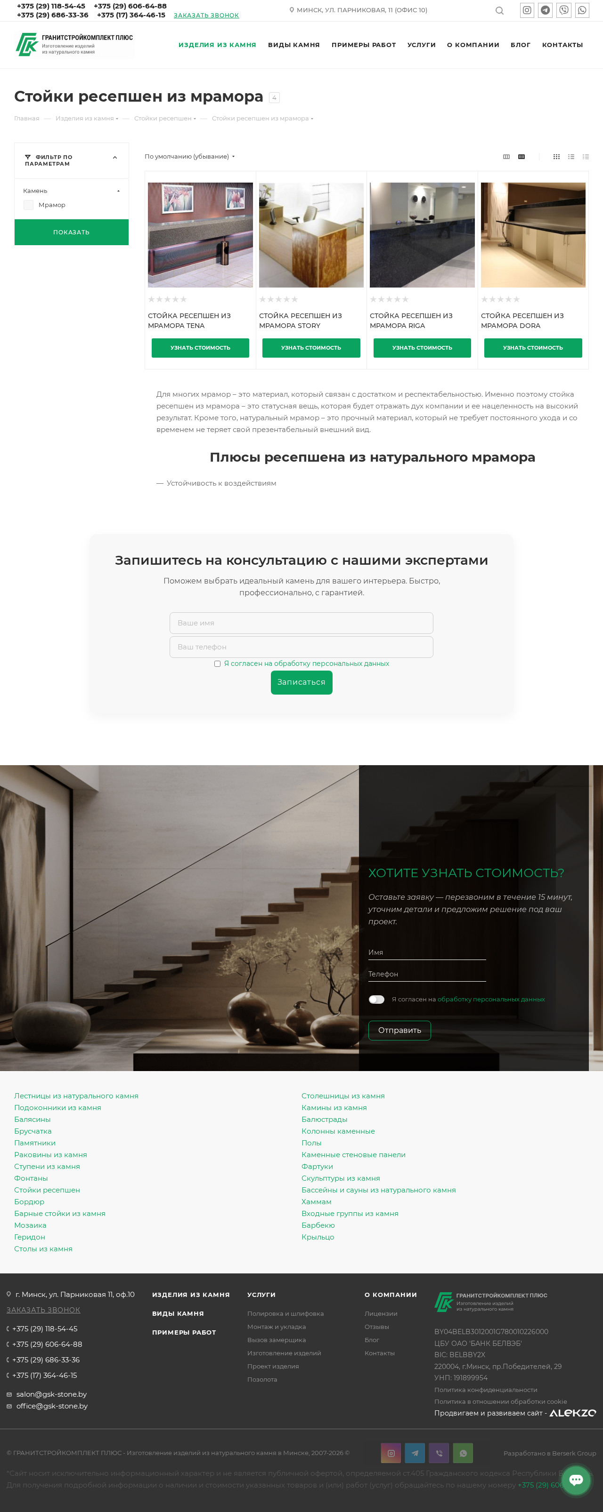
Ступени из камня (47, 1166)
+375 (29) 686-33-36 (53, 14)
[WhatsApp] (582, 11)
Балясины (32, 1119)
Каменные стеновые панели (354, 1154)
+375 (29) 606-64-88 (47, 1344)
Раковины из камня (50, 1154)
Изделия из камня (191, 1294)
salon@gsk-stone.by (51, 1394)
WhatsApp (463, 1453)
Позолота (262, 1379)
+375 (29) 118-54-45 (44, 1328)
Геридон (29, 1236)
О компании (391, 1294)
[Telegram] (545, 11)
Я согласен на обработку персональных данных (306, 663)
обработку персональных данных (491, 999)
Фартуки (317, 1166)
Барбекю (318, 1225)
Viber (439, 1453)
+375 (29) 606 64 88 (552, 1484)
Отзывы (377, 1326)
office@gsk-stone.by (52, 1405)
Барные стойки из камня (60, 1213)
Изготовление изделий (284, 1353)
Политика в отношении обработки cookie (500, 1401)
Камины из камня (334, 1107)
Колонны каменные (338, 1131)
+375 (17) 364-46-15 (131, 14)
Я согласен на (468, 999)
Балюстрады (325, 1119)
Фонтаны (31, 1178)
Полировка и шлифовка (285, 1313)
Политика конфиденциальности (486, 1389)
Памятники (35, 1142)
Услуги (261, 1294)
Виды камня (178, 1313)
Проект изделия (273, 1366)
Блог (372, 1340)
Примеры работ (184, 1332)
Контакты (380, 1353)
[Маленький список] (506, 156)
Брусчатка (33, 1131)
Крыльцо (318, 1236)
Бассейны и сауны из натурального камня (379, 1189)
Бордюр (29, 1201)
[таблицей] (585, 156)
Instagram (391, 1453)
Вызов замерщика (276, 1340)
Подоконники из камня (57, 1107)
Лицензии (381, 1313)
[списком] (571, 156)
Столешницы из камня (343, 1095)
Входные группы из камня (350, 1213)
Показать (71, 232)
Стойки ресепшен (47, 1189)
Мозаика (30, 1225)
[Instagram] (527, 11)
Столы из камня (43, 1248)
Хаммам (317, 1201)
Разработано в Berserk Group (550, 1453)
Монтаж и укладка (276, 1326)
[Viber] (563, 11)
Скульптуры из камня (341, 1178)
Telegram (415, 1453)
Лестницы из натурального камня (76, 1095)
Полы (312, 1142)
